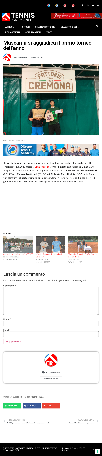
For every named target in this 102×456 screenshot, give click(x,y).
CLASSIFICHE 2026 (70, 27)
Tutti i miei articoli (51, 379)
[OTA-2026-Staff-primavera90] (51, 155)
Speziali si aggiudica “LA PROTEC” (18, 254)
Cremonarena (42, 166)
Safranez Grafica (24, 448)
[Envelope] (98, 5)
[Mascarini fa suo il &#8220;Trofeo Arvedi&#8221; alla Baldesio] (83, 244)
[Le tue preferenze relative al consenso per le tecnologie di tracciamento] (97, 451)
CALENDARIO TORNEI (45, 27)
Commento (9, 286)
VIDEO (49, 32)
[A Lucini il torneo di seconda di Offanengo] (50, 244)
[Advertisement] (51, 203)
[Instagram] (87, 5)
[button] (97, 26)
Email (6, 330)
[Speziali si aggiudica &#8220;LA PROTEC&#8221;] (18, 244)
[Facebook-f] (82, 5)
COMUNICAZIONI (33, 32)
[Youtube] (92, 5)
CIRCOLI (26, 27)
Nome (7, 319)
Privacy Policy (69, 448)
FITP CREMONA (12, 32)
